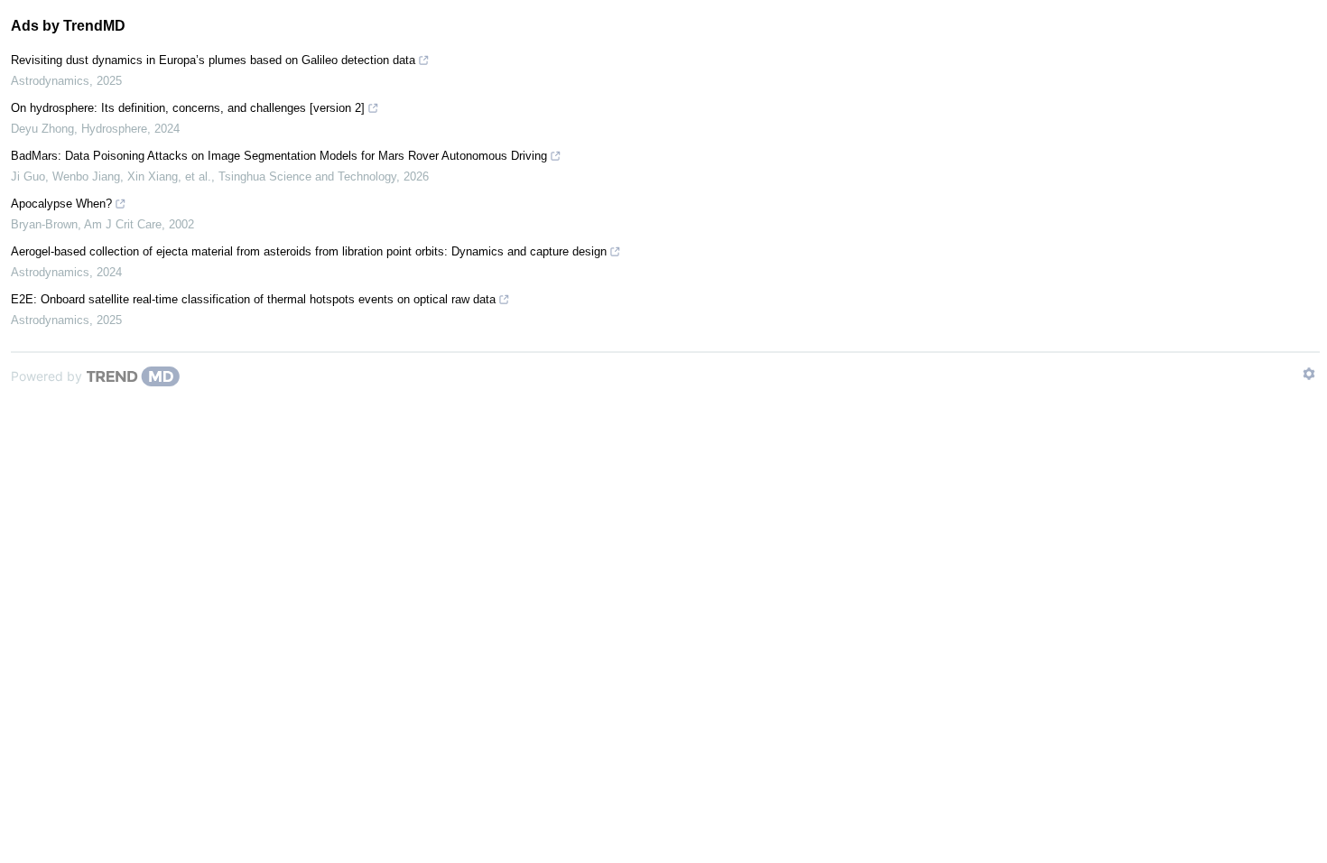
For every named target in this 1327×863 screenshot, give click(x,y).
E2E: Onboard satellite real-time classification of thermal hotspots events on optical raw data (253, 299)
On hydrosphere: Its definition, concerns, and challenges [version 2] (188, 108)
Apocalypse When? (61, 203)
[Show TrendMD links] (1309, 374)
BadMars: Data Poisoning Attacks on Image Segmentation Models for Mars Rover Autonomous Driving (279, 155)
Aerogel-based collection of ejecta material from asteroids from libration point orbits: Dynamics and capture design (309, 251)
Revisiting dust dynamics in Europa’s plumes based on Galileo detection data (213, 60)
